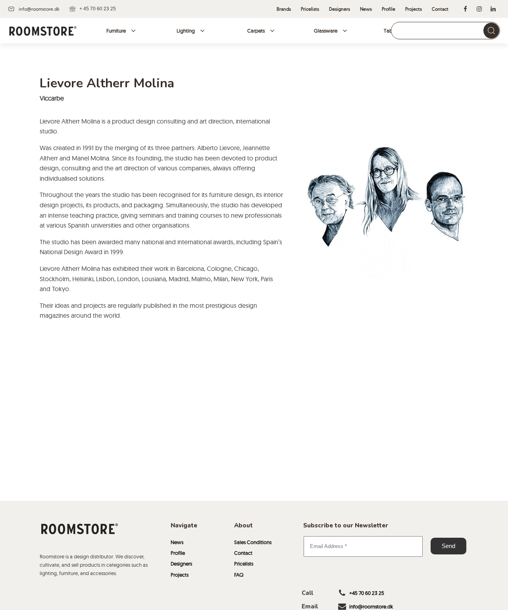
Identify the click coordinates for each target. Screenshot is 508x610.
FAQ (238, 574)
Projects (180, 574)
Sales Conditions (252, 542)
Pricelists (243, 563)
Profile (178, 553)
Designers (181, 563)
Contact (243, 553)
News (177, 542)
